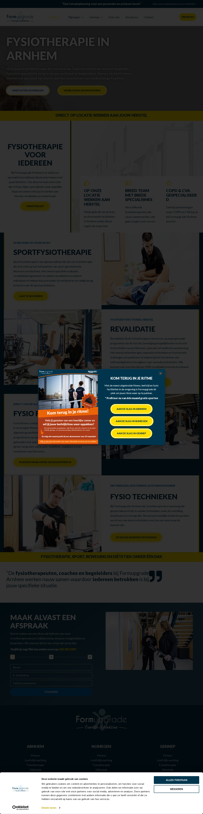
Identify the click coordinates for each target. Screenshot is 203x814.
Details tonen (49, 807)
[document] (101, 407)
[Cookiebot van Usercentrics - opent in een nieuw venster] (20, 807)
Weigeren (176, 789)
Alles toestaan (176, 780)
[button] (160, 373)
